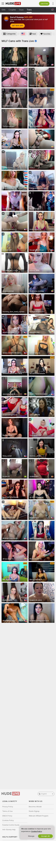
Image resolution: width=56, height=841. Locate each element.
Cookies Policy (8, 820)
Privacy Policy (7, 807)
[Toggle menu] (3, 3)
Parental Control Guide (10, 825)
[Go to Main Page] (17, 3)
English (44, 794)
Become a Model (35, 807)
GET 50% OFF (17, 26)
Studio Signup (34, 811)
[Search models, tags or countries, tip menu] (52, 10)
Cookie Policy (36, 831)
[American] (23, 34)
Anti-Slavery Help (8, 830)
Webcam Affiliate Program (38, 816)
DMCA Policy (7, 816)
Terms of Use (7, 811)
